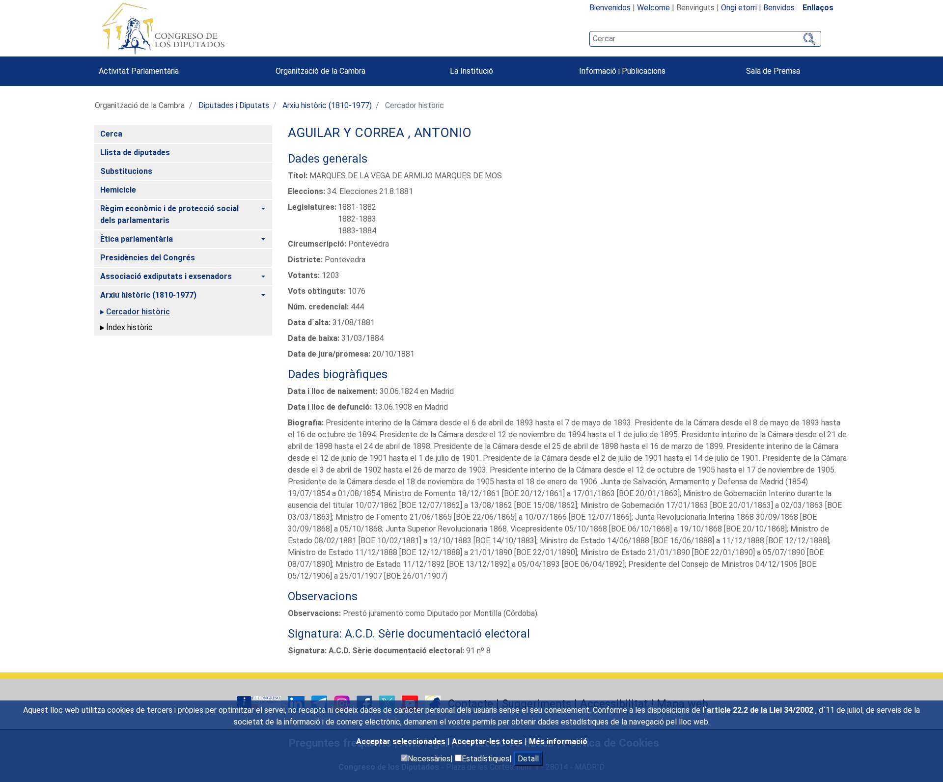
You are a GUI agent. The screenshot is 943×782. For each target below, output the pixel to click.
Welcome (653, 7)
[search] (705, 39)
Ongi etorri (739, 7)
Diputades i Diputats (233, 105)
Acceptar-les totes (488, 741)
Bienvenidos (610, 7)
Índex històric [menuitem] (129, 327)
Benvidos (779, 7)
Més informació (558, 741)
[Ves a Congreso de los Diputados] (163, 28)
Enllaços (818, 7)
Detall (528, 758)
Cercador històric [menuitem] (138, 311)
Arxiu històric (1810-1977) (327, 105)
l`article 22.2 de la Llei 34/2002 (758, 710)
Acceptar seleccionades (401, 741)
